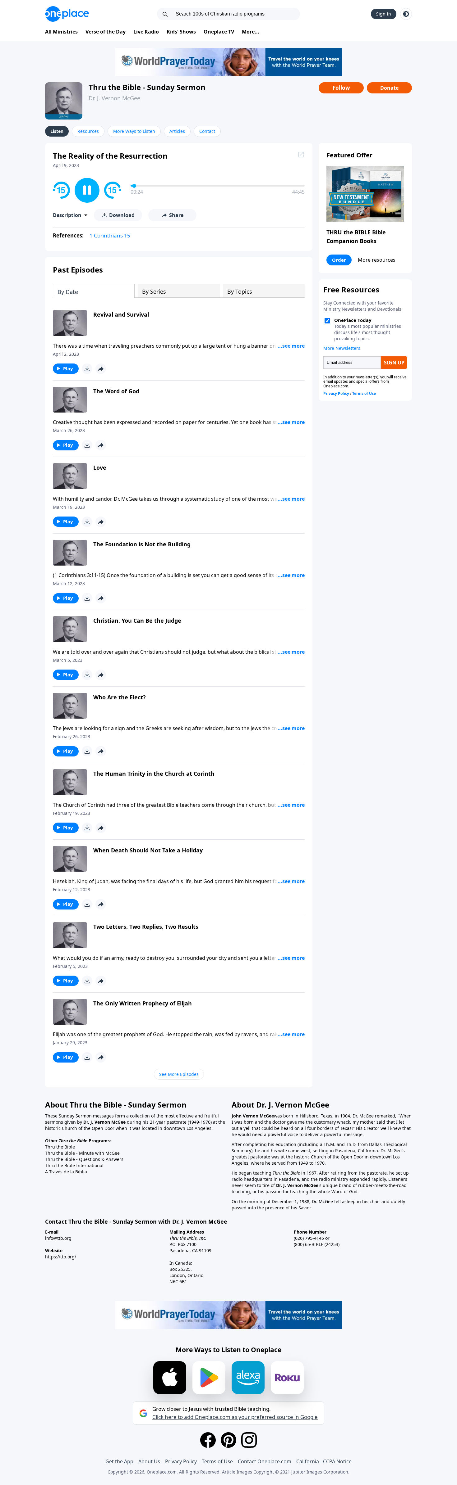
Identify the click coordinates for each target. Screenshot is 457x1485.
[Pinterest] (228, 1440)
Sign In (383, 14)
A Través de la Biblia (66, 1172)
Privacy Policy (181, 1461)
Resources (88, 131)
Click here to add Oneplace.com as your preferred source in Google (235, 1417)
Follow (341, 87)
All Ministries (61, 31)
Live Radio (146, 31)
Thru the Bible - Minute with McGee (82, 1153)
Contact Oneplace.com (264, 1461)
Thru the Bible (60, 1147)
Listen (56, 131)
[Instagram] (249, 1440)
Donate (389, 87)
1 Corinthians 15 (110, 235)
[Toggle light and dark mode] (406, 14)
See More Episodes (179, 1074)
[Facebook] (208, 1440)
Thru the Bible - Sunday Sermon (147, 87)
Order (339, 260)
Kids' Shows (181, 31)
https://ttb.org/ (60, 1257)
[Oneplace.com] (67, 14)
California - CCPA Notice (324, 1461)
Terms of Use (217, 1461)
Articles (177, 131)
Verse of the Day (105, 31)
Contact (207, 131)
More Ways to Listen (134, 131)
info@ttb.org (58, 1238)
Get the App (119, 1461)
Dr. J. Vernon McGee (114, 98)
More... (250, 31)
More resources (376, 259)
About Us (149, 1461)
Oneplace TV (219, 31)
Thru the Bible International (74, 1165)
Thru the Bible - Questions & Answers (84, 1159)
